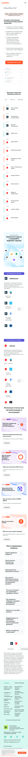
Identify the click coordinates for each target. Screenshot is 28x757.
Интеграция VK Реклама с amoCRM (18, 703)
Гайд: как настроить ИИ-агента (13, 467)
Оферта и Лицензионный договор (12, 740)
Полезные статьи (8, 708)
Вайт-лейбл (7, 714)
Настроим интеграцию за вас (13, 720)
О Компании (7, 702)
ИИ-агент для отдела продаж (12, 531)
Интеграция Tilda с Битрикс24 (19, 706)
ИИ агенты (6, 706)
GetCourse (15, 7)
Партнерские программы (7, 711)
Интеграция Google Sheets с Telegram (19, 710)
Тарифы (6, 704)
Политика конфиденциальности (12, 742)
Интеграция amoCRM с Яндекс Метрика (19, 693)
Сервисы (10, 7)
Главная (5, 7)
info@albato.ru (7, 692)
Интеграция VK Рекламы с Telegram (18, 688)
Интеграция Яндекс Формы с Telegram (19, 698)
